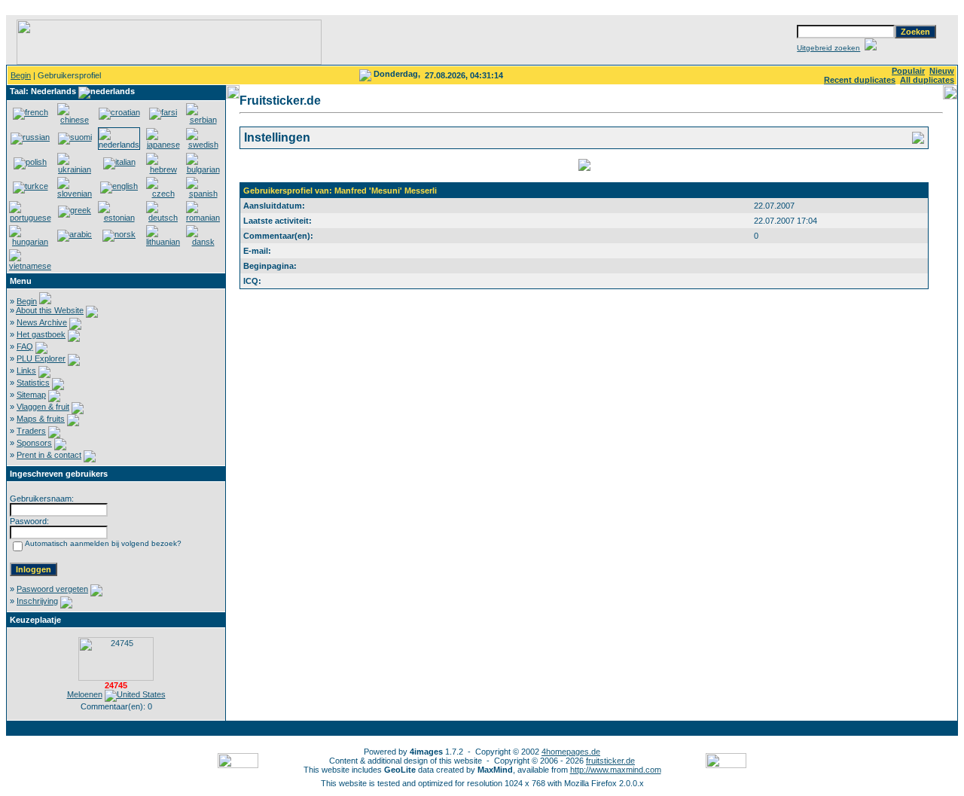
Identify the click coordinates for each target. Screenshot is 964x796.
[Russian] (30, 137)
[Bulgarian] (203, 169)
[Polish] (30, 161)
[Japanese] (163, 144)
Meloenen (84, 694)
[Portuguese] (30, 217)
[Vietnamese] (30, 265)
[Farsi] (163, 112)
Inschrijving (37, 600)
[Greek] (74, 210)
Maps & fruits (41, 418)
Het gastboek (41, 334)
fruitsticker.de (610, 760)
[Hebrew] (163, 169)
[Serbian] (203, 119)
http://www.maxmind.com (615, 769)
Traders (31, 430)
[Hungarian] (30, 241)
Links (26, 370)
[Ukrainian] (74, 169)
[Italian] (119, 161)
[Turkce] (30, 186)
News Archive (42, 322)
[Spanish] (203, 193)
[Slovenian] (74, 193)
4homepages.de (570, 751)
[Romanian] (203, 217)
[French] (30, 112)
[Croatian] (119, 112)
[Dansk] (203, 241)
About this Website (50, 310)
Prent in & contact (49, 454)
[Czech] (163, 193)
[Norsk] (119, 234)
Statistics (33, 382)
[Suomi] (75, 137)
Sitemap (31, 394)
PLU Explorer (41, 358)
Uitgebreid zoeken (828, 48)
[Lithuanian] (163, 241)
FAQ (25, 346)
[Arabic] (74, 234)
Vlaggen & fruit (43, 406)
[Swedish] (203, 144)
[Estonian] (119, 217)
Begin (21, 75)
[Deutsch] (163, 217)
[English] (119, 186)
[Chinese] (74, 119)
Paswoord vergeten (52, 588)
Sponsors (34, 442)
